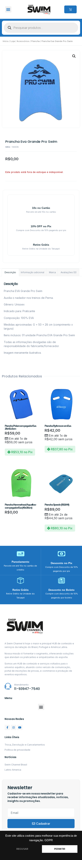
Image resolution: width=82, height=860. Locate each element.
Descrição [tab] (10, 272)
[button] (8, 9)
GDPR (48, 840)
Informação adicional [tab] (32, 272)
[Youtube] (20, 727)
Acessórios (23, 41)
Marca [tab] (52, 272)
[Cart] (70, 9)
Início (6, 41)
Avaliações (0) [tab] (68, 272)
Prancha (35, 41)
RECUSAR (22, 849)
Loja (12, 41)
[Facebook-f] (7, 727)
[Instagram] (13, 727)
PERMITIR (59, 849)
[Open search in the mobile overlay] (41, 28)
